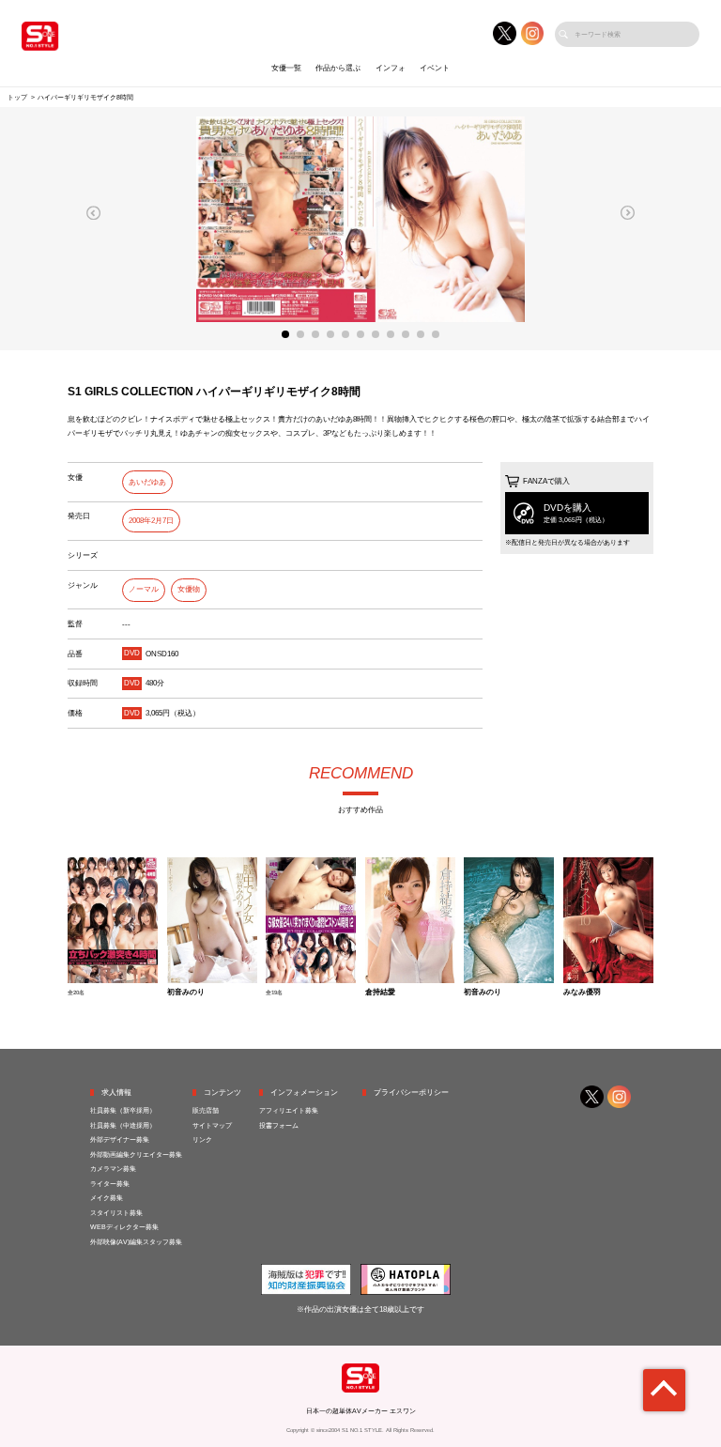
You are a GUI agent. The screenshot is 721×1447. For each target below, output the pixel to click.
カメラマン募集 (113, 1168)
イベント (435, 68)
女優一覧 (286, 68)
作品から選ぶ (337, 68)
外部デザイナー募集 (119, 1139)
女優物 (188, 589)
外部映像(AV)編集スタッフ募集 (136, 1242)
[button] (93, 213)
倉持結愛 (380, 992)
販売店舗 (205, 1110)
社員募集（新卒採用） (123, 1110)
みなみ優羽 (582, 992)
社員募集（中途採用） (123, 1125)
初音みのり (186, 992)
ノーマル (144, 589)
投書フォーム (279, 1125)
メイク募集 (106, 1197)
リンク (202, 1139)
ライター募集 (110, 1183)
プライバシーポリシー (411, 1092)
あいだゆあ (147, 482)
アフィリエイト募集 (288, 1110)
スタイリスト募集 (116, 1212)
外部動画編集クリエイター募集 (136, 1154)
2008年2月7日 (151, 520)
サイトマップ (212, 1125)
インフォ (391, 68)
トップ (17, 97)
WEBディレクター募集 (124, 1227)
